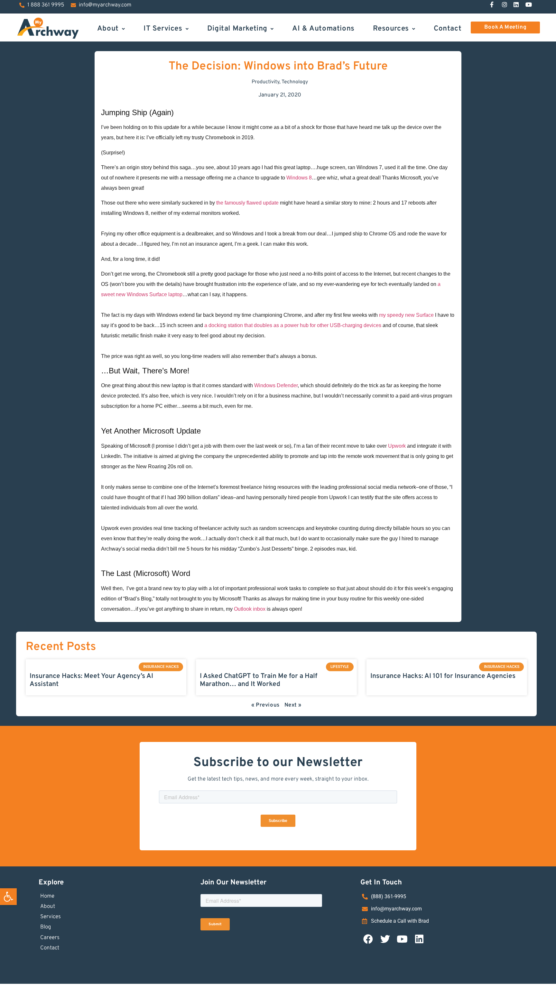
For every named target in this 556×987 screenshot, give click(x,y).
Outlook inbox (249, 609)
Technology (295, 82)
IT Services (163, 28)
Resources (391, 28)
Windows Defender (276, 385)
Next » (293, 705)
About (108, 28)
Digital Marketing (237, 28)
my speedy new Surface (406, 315)
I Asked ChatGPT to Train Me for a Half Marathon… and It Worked (258, 680)
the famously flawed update (247, 203)
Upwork (397, 446)
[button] (8, 896)
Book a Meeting (505, 27)
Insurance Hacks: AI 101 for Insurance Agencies (442, 676)
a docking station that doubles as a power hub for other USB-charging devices (292, 325)
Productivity (265, 82)
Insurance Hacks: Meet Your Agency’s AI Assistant (91, 680)
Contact (447, 28)
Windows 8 (299, 177)
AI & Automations (323, 28)
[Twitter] (385, 939)
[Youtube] (402, 939)
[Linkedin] (419, 939)
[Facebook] (368, 939)
